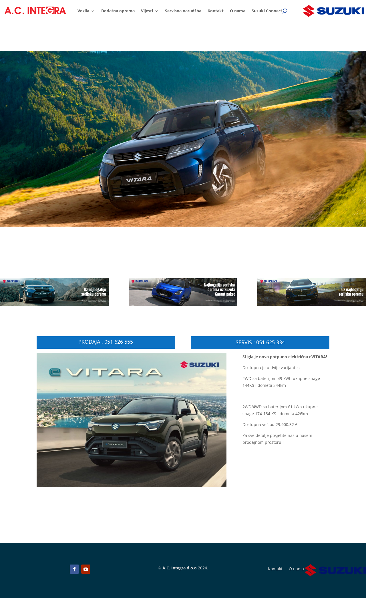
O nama (237, 10)
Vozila (83, 10)
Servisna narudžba (183, 10)
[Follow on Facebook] (74, 569)
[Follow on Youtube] (85, 569)
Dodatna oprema (118, 10)
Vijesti (147, 10)
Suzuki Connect (267, 10)
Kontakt (216, 10)
